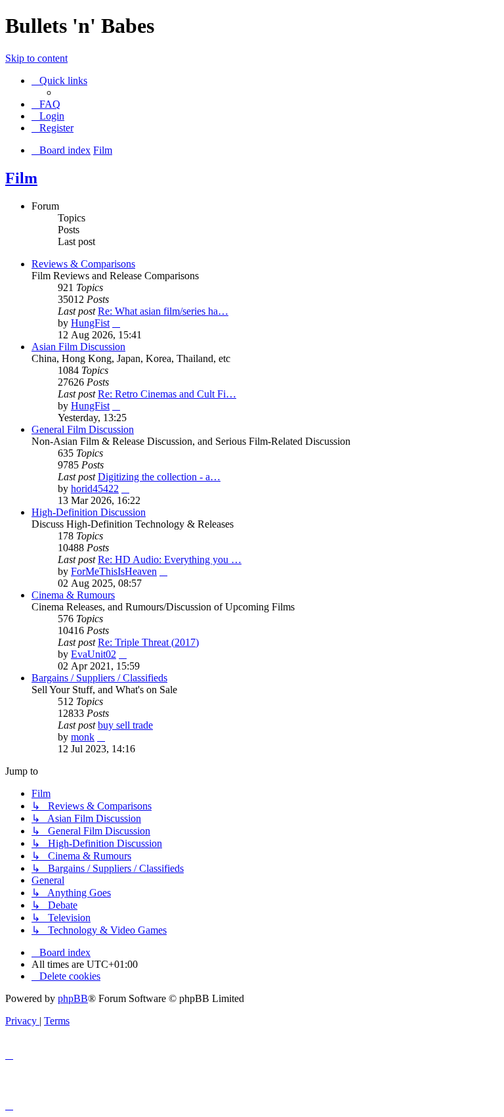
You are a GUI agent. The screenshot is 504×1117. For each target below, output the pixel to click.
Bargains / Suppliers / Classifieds (99, 677)
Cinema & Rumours (73, 595)
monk (82, 736)
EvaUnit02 (93, 654)
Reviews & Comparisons (83, 263)
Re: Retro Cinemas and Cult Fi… (167, 393)
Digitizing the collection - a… (159, 476)
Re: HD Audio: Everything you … (170, 559)
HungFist (90, 323)
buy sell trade (125, 725)
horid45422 (95, 488)
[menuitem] (46, 104)
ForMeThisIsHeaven (114, 571)
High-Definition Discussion (89, 512)
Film (21, 178)
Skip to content (36, 58)
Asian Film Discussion (78, 346)
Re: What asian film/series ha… (163, 311)
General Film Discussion (83, 429)
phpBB (73, 998)
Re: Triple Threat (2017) (148, 642)
